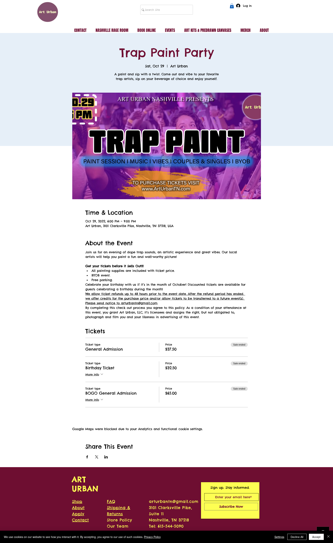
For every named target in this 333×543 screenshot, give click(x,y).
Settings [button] (279, 537)
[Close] (328, 537)
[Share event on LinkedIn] (106, 456)
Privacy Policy (152, 537)
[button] (232, 5)
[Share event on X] (96, 456)
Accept (316, 537)
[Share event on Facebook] (87, 456)
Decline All (297, 537)
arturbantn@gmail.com (173, 501)
